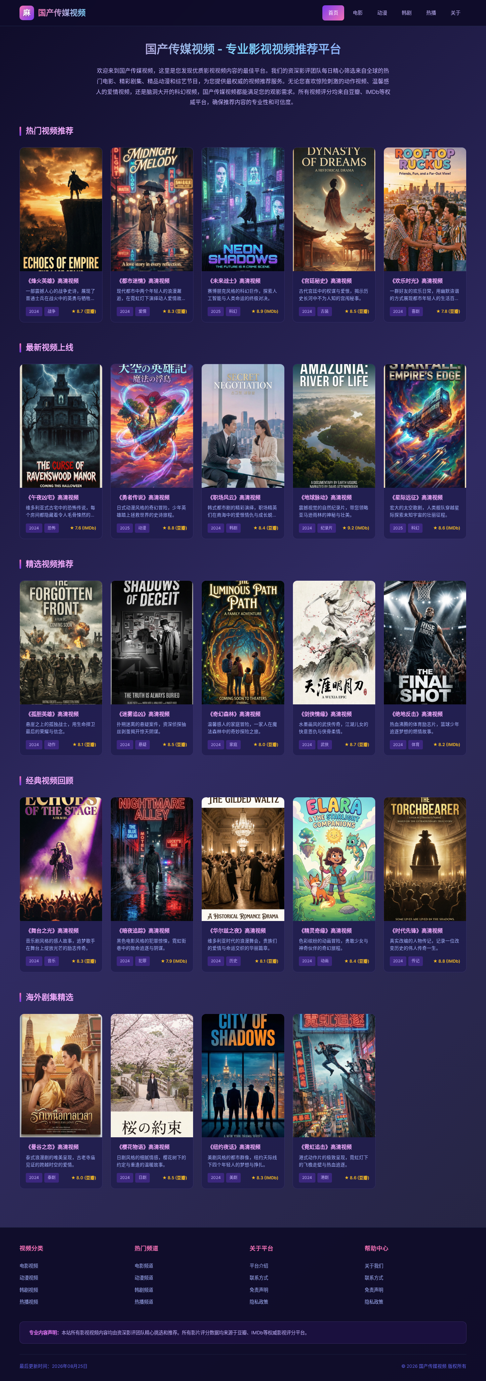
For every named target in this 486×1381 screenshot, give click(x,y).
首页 (333, 13)
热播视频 (29, 1302)
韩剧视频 (29, 1290)
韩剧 (407, 13)
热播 (431, 13)
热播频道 (144, 1302)
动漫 (382, 13)
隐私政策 (259, 1302)
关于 (456, 13)
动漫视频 (29, 1277)
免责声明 (259, 1290)
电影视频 (29, 1266)
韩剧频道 (144, 1290)
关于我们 (374, 1266)
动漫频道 (144, 1277)
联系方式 (259, 1277)
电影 (358, 13)
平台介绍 (259, 1266)
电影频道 (144, 1266)
